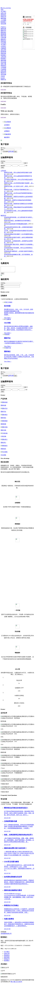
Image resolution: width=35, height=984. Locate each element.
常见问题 (3, 62)
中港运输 (3, 37)
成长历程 (3, 50)
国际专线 (3, 35)
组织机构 (3, 51)
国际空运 (3, 30)
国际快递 (3, 28)
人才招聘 (3, 20)
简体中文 (3, 79)
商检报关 (3, 41)
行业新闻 (3, 69)
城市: (2, 284)
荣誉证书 (3, 16)
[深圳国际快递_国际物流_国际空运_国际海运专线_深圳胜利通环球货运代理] (17, 3)
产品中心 (3, 27)
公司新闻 (3, 67)
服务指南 (3, 18)
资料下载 (3, 64)
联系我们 (3, 22)
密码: (2, 149)
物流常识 (3, 72)
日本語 (3, 76)
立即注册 (11, 151)
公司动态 (3, 170)
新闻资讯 (3, 15)
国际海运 (3, 32)
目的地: (3, 161)
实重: (2, 163)
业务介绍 (3, 13)
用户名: (3, 148)
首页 (2, 9)
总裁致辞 (3, 48)
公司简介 (3, 46)
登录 (15, 151)
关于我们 (3, 11)
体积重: (3, 165)
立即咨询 (3, 57)
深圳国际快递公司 (6, 933)
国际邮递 (3, 34)
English (3, 78)
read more (3, 89)
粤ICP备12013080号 (16, 981)
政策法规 (3, 71)
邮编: (2, 286)
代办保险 (3, 42)
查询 (2, 167)
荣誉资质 (3, 53)
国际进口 (3, 39)
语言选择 (3, 23)
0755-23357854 (6, 8)
